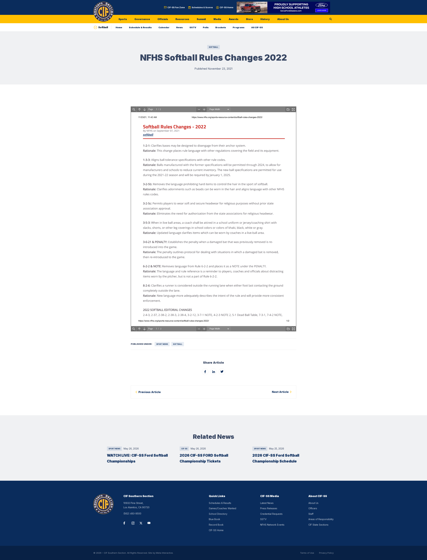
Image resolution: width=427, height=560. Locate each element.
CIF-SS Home (226, 7)
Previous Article (149, 392)
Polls (206, 27)
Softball (213, 47)
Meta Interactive (164, 552)
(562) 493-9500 (132, 513)
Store (249, 19)
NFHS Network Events (272, 524)
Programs (239, 27)
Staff (310, 513)
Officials (162, 19)
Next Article (280, 392)
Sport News (162, 344)
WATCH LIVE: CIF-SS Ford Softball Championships (137, 458)
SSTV (192, 27)
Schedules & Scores (202, 7)
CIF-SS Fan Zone (176, 7)
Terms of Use (307, 552)
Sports (122, 19)
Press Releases (268, 508)
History (265, 19)
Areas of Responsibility (321, 519)
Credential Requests (271, 513)
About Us (283, 19)
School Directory (218, 513)
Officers (312, 508)
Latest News (267, 503)
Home (119, 27)
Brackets (220, 27)
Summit (201, 19)
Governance (142, 19)
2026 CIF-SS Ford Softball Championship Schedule (275, 458)
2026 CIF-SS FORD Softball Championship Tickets (204, 458)
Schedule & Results (140, 27)
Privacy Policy (326, 552)
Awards (233, 19)
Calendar (163, 27)
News (179, 27)
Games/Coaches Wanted (222, 508)
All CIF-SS (257, 27)
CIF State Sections (318, 524)
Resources (182, 19)
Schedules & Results (220, 503)
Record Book (216, 524)
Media (217, 19)
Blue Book (214, 519)
